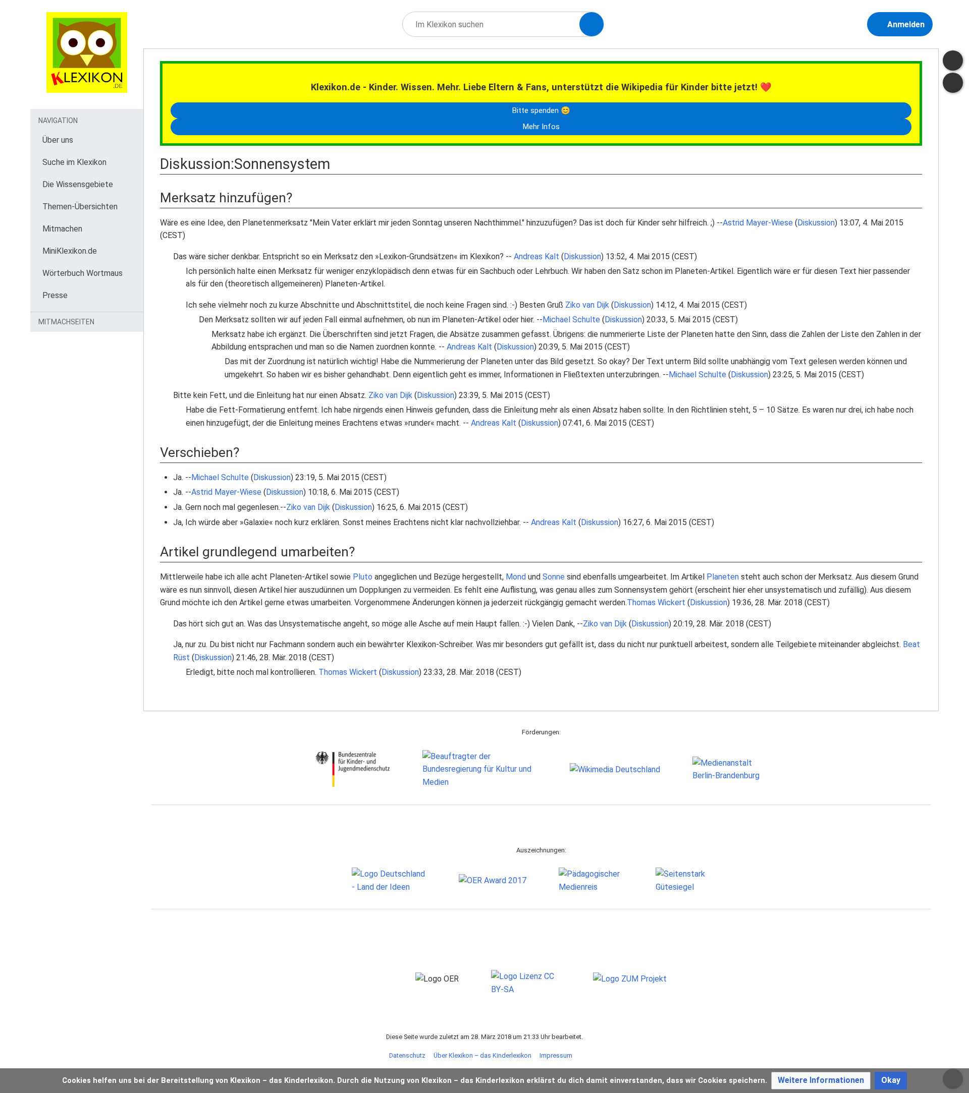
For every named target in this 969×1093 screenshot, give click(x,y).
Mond (516, 577)
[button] (821, 1080)
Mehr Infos (541, 126)
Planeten (723, 577)
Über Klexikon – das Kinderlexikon (482, 1055)
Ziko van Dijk (587, 305)
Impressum (556, 1055)
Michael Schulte (571, 319)
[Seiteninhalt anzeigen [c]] (953, 60)
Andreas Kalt (536, 256)
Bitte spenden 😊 (541, 110)
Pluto (362, 577)
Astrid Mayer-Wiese (758, 222)
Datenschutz (407, 1055)
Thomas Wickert (656, 602)
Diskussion (816, 222)
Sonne (554, 577)
